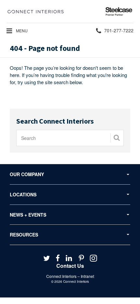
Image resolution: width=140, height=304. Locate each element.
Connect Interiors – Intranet (70, 276)
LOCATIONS (23, 194)
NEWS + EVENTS (28, 214)
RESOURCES (24, 234)
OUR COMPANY (27, 174)
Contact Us (70, 265)
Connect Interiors (76, 281)
